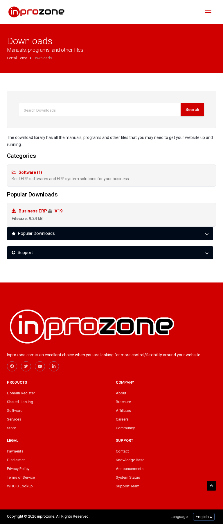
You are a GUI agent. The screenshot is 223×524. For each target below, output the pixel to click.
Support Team (127, 486)
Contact (122, 451)
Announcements (129, 468)
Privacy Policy (18, 468)
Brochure (123, 402)
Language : (180, 516)
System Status (128, 477)
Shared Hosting (20, 402)
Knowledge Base (130, 460)
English (203, 516)
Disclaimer (16, 460)
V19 (37, 214)
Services (14, 419)
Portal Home (17, 58)
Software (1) (70, 175)
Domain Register (21, 393)
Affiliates (123, 410)
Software (14, 410)
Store (11, 428)
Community (125, 428)
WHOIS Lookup (20, 486)
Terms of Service (21, 477)
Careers (122, 419)
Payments (15, 451)
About (121, 393)
